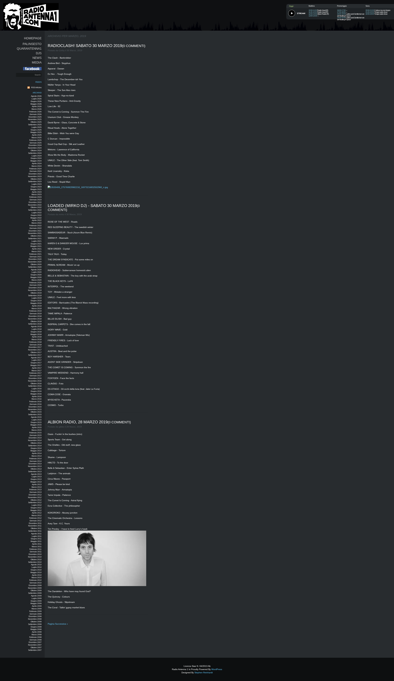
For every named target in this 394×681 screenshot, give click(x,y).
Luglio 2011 (37, 536)
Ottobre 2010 (36, 559)
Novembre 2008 (35, 619)
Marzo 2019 (37, 308)
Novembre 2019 (35, 290)
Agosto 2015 (36, 417)
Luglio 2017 (37, 360)
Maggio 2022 (36, 218)
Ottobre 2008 (36, 622)
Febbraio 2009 (35, 611)
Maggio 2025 (36, 132)
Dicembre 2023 (35, 174)
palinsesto (32, 44)
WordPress (216, 669)
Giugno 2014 (36, 448)
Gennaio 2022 (36, 228)
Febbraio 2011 (35, 549)
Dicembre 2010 (35, 554)
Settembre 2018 (35, 324)
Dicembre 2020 (35, 259)
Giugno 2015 (36, 422)
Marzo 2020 (37, 280)
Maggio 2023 (36, 189)
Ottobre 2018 (36, 321)
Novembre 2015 (35, 409)
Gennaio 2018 (36, 345)
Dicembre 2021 (35, 231)
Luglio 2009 (37, 598)
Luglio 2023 (37, 184)
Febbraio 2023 (35, 197)
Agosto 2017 (36, 358)
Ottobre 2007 (36, 647)
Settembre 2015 (35, 414)
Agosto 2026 (36, 96)
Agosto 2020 (36, 270)
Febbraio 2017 (35, 373)
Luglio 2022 (37, 213)
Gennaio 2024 (36, 171)
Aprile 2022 (37, 220)
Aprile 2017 (37, 368)
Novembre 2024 (35, 148)
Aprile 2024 (37, 163)
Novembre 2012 (35, 497)
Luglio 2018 (37, 329)
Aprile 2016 (37, 396)
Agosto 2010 (36, 565)
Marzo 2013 (37, 487)
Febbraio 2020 (35, 283)
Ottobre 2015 (36, 412)
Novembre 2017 (35, 350)
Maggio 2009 (36, 603)
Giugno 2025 (36, 130)
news (37, 57)
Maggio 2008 (36, 629)
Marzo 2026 (37, 109)
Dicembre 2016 (35, 378)
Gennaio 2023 (36, 200)
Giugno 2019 (36, 301)
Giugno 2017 (36, 363)
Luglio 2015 (37, 420)
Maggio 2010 (36, 572)
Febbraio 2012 (35, 518)
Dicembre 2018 (35, 316)
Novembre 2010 (35, 557)
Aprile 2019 (37, 306)
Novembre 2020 (35, 262)
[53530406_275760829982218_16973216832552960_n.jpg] (78, 187)
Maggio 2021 (36, 246)
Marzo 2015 (37, 430)
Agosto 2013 (36, 474)
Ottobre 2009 (36, 590)
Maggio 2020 (36, 277)
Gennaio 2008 (36, 640)
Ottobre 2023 (36, 179)
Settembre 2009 (35, 593)
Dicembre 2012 (35, 495)
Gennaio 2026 (36, 114)
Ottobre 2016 (36, 383)
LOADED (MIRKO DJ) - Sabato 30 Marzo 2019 (92, 205)
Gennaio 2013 (36, 492)
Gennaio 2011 (36, 552)
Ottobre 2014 (36, 443)
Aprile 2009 (37, 606)
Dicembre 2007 (35, 642)
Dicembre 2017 (35, 347)
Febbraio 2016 (35, 402)
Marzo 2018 (37, 339)
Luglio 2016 (37, 389)
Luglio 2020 (37, 272)
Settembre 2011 (35, 531)
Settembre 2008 (35, 624)
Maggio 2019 (36, 303)
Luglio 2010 (37, 567)
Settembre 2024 (35, 153)
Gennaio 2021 (36, 257)
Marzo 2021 (37, 251)
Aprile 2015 (37, 427)
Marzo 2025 (37, 138)
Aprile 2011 (37, 544)
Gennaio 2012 (36, 521)
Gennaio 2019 (36, 314)
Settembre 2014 (35, 446)
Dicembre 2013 (35, 464)
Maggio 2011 (36, 541)
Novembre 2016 (35, 381)
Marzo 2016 (37, 399)
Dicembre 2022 (35, 202)
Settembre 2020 (35, 267)
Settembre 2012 (35, 502)
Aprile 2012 (37, 513)
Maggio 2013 (36, 482)
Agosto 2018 (36, 326)
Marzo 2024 (37, 166)
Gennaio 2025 (36, 143)
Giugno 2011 (36, 539)
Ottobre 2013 (36, 469)
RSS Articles (36, 87)
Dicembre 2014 (35, 438)
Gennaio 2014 (36, 461)
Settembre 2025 (35, 125)
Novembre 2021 (35, 233)
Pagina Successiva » (58, 624)
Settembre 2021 (35, 238)
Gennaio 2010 (36, 583)
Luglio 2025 (37, 127)
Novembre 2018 (35, 319)
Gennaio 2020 (36, 285)
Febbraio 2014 (35, 459)
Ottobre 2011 (36, 528)
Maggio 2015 (36, 425)
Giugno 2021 (36, 244)
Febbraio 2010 (35, 580)
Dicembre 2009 (35, 585)
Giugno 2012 (36, 508)
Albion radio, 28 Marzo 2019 (78, 422)
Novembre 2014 (35, 440)
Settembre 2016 (35, 386)
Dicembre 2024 (35, 145)
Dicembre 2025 (35, 117)
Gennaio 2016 (36, 404)
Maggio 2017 (36, 365)
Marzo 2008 (37, 635)
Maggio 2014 (36, 451)
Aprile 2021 (37, 249)
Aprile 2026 (37, 106)
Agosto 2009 (36, 596)
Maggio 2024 (36, 161)
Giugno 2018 (36, 332)
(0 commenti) (133, 46)
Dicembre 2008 (35, 616)
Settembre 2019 (35, 295)
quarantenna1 (29, 48)
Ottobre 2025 (36, 122)
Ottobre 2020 (36, 264)
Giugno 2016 (36, 391)
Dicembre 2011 (35, 523)
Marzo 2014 (37, 456)
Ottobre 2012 (36, 500)
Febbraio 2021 (35, 254)
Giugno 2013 (36, 479)
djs (39, 53)
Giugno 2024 (36, 158)
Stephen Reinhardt (203, 672)
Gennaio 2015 (36, 435)
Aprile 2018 (37, 337)
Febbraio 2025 (35, 140)
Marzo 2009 (37, 609)
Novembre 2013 (35, 466)
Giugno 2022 (36, 215)
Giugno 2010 (36, 570)
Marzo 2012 (37, 515)
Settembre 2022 (35, 210)
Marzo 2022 (37, 223)
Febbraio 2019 (35, 311)
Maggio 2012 (36, 510)
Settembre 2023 (35, 181)
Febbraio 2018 (35, 342)
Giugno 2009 (36, 601)
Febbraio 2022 (35, 226)
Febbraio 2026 (35, 112)
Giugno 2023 (36, 187)
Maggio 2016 (36, 394)
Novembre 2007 (35, 645)
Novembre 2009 (35, 588)
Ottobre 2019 (36, 293)
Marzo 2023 (37, 194)
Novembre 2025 (35, 119)
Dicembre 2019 (35, 288)
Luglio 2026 (37, 99)
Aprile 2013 (37, 484)
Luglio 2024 (37, 156)
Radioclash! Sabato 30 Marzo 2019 (85, 45)
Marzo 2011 (37, 547)
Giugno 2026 (36, 101)
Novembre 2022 (35, 205)
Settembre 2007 (35, 650)
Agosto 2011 (36, 534)
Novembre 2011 (35, 526)
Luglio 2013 (37, 477)
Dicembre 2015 (35, 407)
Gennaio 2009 (36, 614)
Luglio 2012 (37, 505)
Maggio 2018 (36, 334)
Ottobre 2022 (36, 207)
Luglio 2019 (37, 298)
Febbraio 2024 (35, 169)
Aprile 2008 (37, 632)
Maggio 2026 (36, 104)
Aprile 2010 (37, 575)
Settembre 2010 (35, 562)
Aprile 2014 (37, 453)
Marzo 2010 (37, 578)
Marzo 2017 (37, 371)
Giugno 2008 (36, 627)
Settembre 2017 (35, 355)
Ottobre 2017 (36, 352)
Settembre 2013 (35, 471)
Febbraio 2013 (35, 490)
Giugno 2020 (36, 275)
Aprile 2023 (37, 192)
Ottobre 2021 (36, 236)
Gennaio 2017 (36, 376)
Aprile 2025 (37, 135)
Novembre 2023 (35, 176)
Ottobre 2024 (36, 150)
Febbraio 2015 (35, 433)
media (37, 62)
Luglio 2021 (37, 241)
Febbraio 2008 (35, 637)
